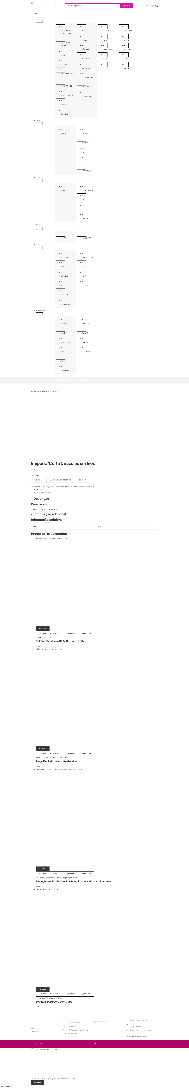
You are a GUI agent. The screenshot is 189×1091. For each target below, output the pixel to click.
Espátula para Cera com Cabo (54, 1001)
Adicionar (38, 480)
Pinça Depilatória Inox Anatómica (56, 761)
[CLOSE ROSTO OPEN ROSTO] (39, 228)
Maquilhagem (67, 878)
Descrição (39, 489)
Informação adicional (43, 492)
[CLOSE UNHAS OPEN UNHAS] (39, 123)
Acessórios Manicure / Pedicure (72, 380)
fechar (9, 1087)
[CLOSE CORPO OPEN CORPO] (39, 180)
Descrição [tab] (41, 499)
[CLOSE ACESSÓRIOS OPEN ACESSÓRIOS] (39, 313)
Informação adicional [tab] (50, 514)
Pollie (92, 487)
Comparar (82, 480)
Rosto (65, 758)
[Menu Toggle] (36, 13)
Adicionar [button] (43, 628)
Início (36, 380)
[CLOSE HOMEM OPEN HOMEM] (39, 247)
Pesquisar (126, 5)
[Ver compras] (151, 6)
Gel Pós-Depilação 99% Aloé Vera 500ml (61, 641)
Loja (40, 380)
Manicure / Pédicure (51, 380)
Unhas (80, 487)
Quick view (87, 633)
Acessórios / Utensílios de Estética (49, 758)
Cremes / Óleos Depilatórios (46, 637)
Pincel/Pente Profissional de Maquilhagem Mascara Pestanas (74, 881)
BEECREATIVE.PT (47, 1044)
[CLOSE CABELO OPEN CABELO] (39, 21)
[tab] (97, 489)
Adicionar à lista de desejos (61, 480)
